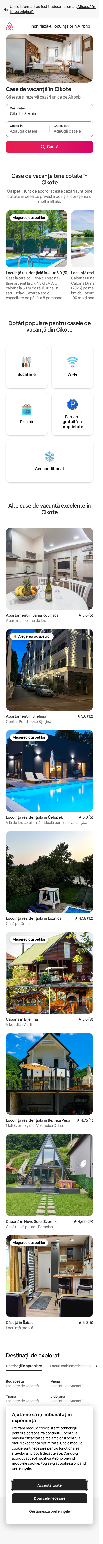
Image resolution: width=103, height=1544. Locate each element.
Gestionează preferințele (49, 1511)
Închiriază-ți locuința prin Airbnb (60, 26)
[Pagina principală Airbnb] (10, 26)
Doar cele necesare (50, 1498)
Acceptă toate (50, 1485)
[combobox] (49, 114)
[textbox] (28, 131)
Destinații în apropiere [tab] (24, 1366)
